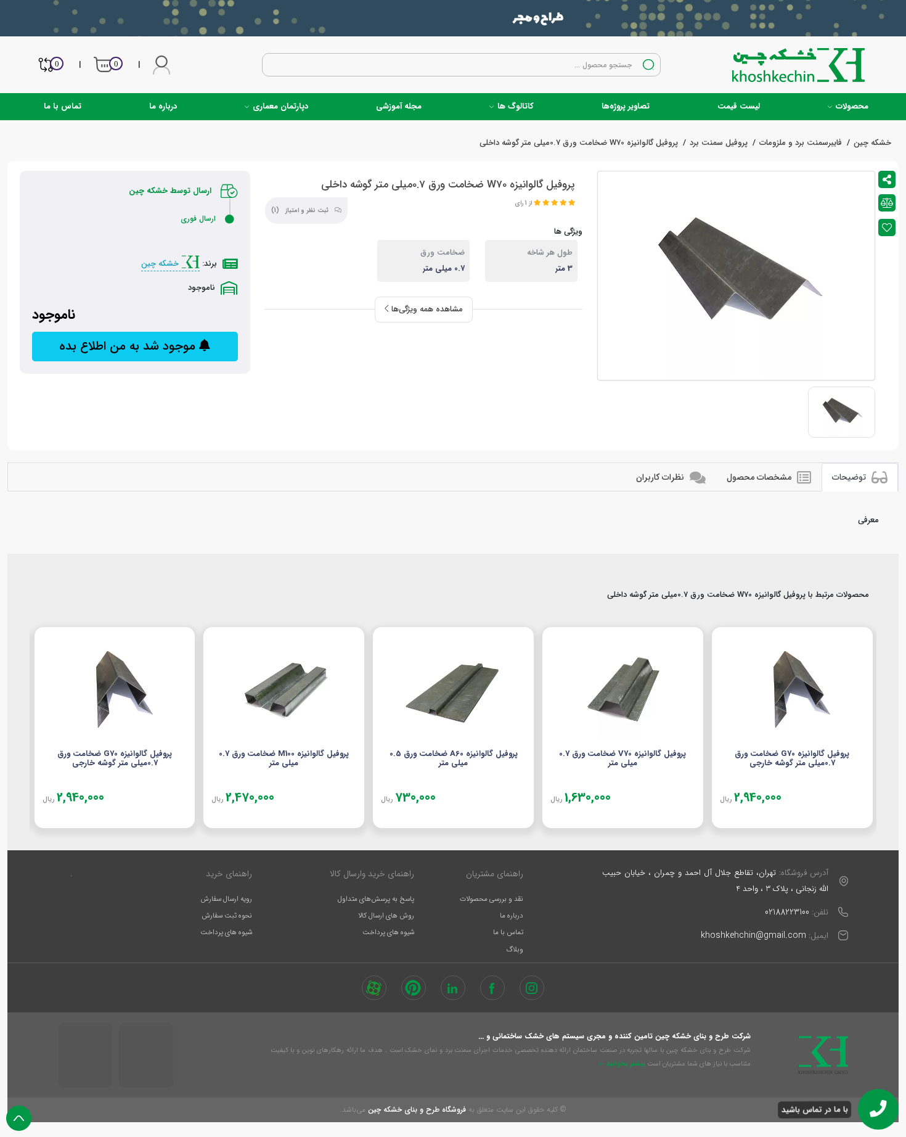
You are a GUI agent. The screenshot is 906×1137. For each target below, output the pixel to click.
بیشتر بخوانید (625, 1064)
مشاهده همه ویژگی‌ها (426, 309)
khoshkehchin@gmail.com (753, 935)
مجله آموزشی (399, 106)
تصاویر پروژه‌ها (626, 106)
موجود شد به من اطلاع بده (129, 346)
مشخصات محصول (760, 477)
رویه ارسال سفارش (226, 899)
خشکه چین (161, 263)
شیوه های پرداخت (388, 932)
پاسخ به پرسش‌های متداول (376, 899)
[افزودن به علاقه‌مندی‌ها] (887, 227)
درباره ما (163, 106)
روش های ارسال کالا (386, 915)
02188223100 (787, 912)
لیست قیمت (738, 106)
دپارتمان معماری (279, 106)
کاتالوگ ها (514, 106)
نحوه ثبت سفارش (227, 915)
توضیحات (850, 477)
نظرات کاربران (661, 477)
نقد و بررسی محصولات (491, 899)
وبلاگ (514, 949)
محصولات (850, 106)
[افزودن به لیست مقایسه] (887, 202)
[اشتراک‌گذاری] (887, 179)
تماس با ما (62, 106)
